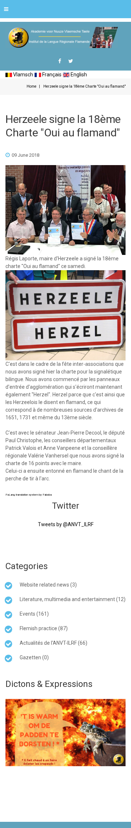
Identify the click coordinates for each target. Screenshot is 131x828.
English (78, 74)
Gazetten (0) (34, 657)
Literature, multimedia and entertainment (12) (73, 599)
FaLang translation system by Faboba (28, 494)
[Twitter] (70, 61)
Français (51, 74)
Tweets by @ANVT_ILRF (66, 524)
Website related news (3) (48, 585)
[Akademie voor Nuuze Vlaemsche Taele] (61, 37)
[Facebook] (59, 61)
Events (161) (34, 614)
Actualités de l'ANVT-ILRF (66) (53, 643)
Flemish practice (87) (44, 628)
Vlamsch (22, 74)
